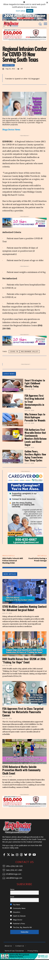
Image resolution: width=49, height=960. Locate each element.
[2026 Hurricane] (24, 17)
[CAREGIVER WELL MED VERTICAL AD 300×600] (25, 508)
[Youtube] (34, 855)
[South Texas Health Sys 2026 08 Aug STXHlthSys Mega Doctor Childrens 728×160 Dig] (24, 223)
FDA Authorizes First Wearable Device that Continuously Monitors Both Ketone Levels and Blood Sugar (36, 437)
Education (16, 912)
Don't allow (20, 11)
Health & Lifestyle (18, 916)
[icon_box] (12, 866)
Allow (29, 11)
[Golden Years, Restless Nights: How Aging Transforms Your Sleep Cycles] (12, 456)
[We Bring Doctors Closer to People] (17, 827)
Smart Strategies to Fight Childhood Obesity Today (35, 383)
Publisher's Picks (18, 923)
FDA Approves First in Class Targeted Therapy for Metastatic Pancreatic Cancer (22, 712)
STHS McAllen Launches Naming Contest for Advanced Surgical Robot (24, 608)
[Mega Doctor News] (10, 24)
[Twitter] (8, 855)
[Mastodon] (30, 855)
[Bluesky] (25, 855)
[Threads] (21, 855)
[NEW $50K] (24, 35)
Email (12, 897)
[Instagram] (17, 855)
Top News (16, 905)
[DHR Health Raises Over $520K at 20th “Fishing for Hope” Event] (24, 643)
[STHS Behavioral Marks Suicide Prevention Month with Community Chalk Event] (24, 751)
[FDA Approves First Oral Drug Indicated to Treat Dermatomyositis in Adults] (12, 401)
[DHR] (24, 959)
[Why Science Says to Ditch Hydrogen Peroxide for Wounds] (12, 419)
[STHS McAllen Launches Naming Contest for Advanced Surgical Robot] (24, 591)
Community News (8, 65)
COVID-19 (14, 351)
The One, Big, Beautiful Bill (22, 927)
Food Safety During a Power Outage (38, 559)
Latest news (9, 374)
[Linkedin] (13, 855)
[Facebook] (4, 855)
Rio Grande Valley (29, 351)
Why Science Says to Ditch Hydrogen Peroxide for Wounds (35, 417)
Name (12, 889)
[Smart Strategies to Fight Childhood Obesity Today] (12, 385)
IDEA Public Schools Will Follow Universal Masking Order (12, 560)
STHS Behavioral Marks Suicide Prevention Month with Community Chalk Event (21, 770)
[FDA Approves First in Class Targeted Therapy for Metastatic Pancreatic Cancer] (24, 693)
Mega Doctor (17, 920)
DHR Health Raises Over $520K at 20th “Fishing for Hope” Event (24, 660)
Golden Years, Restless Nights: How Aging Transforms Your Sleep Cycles (35, 455)
